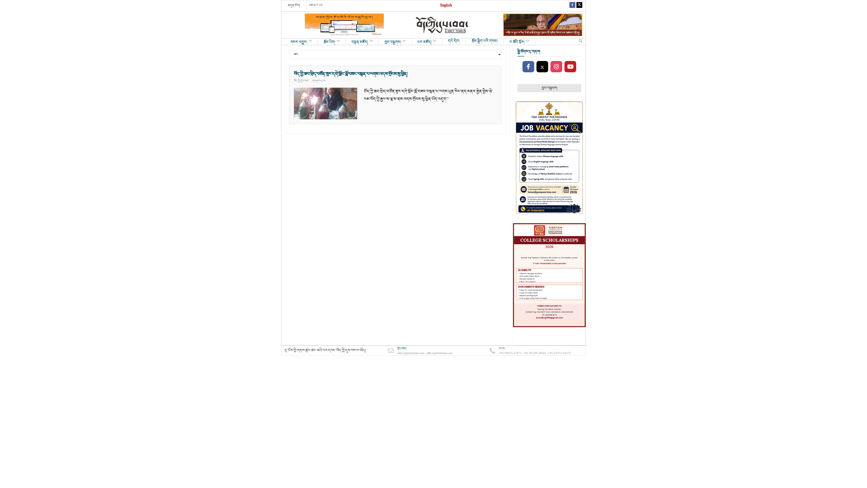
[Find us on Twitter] (579, 5)
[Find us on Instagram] (556, 67)
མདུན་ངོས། (294, 5)
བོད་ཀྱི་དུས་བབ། (301, 81)
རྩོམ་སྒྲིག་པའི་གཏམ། (485, 41)
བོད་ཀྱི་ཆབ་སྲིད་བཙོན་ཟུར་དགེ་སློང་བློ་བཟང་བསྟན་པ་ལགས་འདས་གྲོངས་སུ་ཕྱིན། (350, 73)
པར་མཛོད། (424, 42)
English (446, 6)
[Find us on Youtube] (570, 67)
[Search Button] (580, 41)
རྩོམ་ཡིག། (329, 42)
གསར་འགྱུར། (299, 42)
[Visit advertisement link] (344, 25)
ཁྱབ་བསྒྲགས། (393, 42)
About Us (316, 5)
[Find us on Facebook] (572, 5)
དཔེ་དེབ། (454, 41)
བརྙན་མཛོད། (360, 42)
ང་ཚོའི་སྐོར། (517, 42)
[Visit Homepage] (442, 25)
